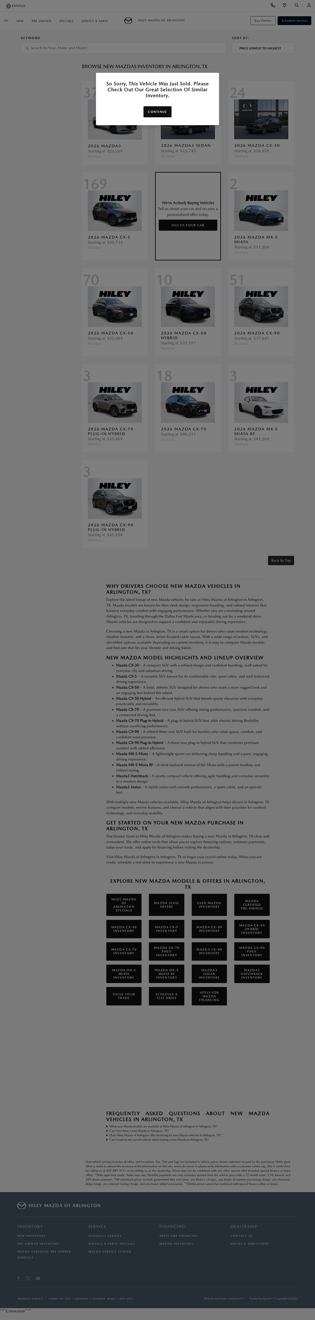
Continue (157, 112)
